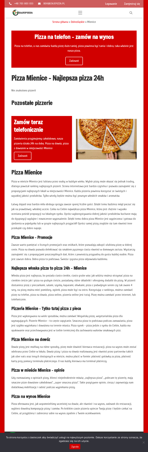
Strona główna (60, 22)
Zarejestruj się (132, 3)
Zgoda (75, 446)
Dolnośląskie (77, 22)
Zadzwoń (74, 60)
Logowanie (111, 3)
